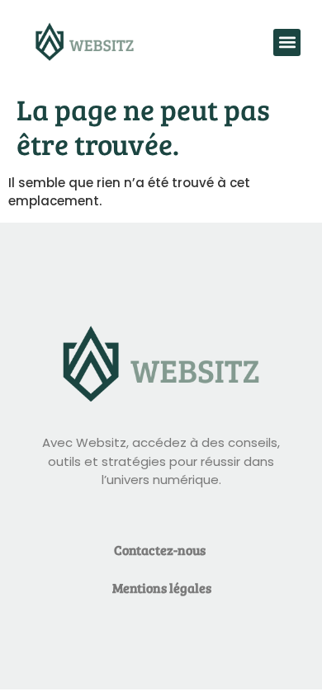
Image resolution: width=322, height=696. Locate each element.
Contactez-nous (160, 549)
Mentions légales (161, 587)
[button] (287, 42)
